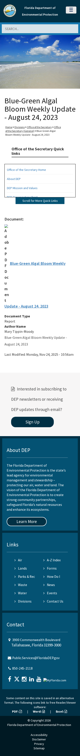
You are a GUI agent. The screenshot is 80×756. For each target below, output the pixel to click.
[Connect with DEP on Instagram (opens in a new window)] (24, 677)
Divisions (19, 127)
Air (20, 560)
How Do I (53, 576)
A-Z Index (54, 560)
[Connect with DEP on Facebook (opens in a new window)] (10, 677)
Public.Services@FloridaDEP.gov (36, 658)
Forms (52, 568)
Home (8, 127)
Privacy (39, 744)
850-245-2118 (22, 668)
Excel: (60, 711)
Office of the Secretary (39, 127)
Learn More (26, 521)
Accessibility (39, 735)
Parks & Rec (26, 576)
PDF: (15, 711)
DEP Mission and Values (22, 188)
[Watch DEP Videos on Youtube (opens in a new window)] (39, 677)
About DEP (14, 179)
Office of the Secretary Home (26, 170)
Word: (37, 711)
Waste (22, 585)
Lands (22, 568)
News (51, 585)
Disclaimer (39, 739)
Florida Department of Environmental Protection (39, 725)
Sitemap (39, 748)
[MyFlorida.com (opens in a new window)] (55, 678)
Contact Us (55, 601)
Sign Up (33, 422)
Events (52, 593)
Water (22, 593)
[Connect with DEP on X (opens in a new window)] (17, 677)
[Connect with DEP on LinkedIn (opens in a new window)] (32, 677)
